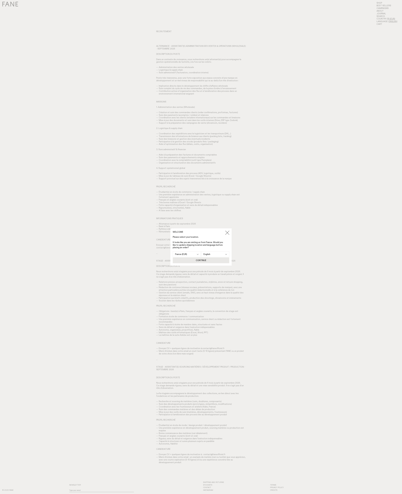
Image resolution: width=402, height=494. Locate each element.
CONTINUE (201, 260)
